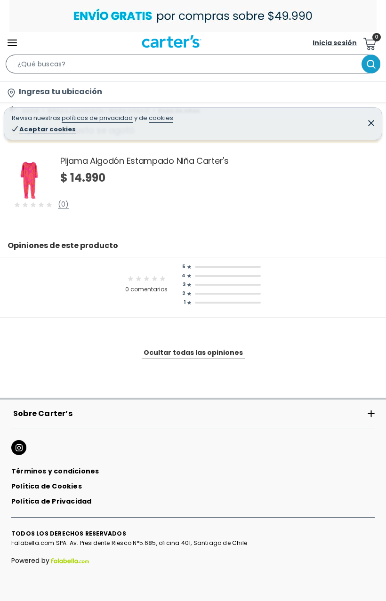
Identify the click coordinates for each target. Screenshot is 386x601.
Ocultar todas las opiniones (193, 352)
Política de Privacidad (51, 501)
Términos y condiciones (55, 471)
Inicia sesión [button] (335, 43)
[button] (193, 66)
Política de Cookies (46, 486)
